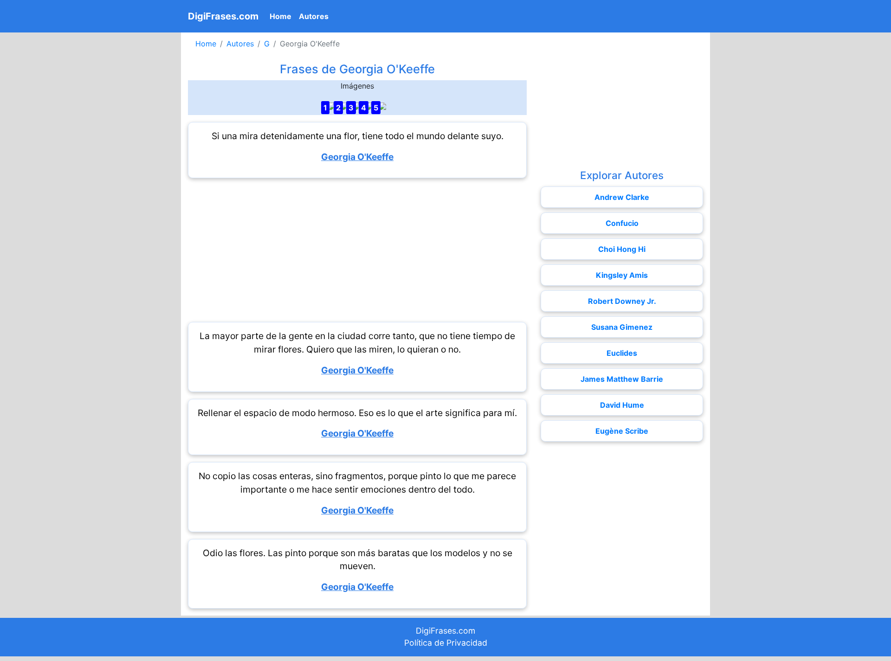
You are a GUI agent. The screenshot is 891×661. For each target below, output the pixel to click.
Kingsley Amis (622, 275)
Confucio (622, 223)
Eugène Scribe (621, 431)
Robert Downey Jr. (622, 301)
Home (282, 16)
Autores (314, 16)
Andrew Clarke (621, 197)
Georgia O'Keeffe (357, 156)
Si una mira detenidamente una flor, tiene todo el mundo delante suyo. (358, 135)
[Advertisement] (357, 250)
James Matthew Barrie (622, 379)
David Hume (622, 405)
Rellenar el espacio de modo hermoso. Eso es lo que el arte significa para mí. (357, 412)
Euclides (622, 353)
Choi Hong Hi (622, 249)
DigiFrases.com (223, 16)
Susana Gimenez (621, 327)
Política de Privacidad (445, 643)
